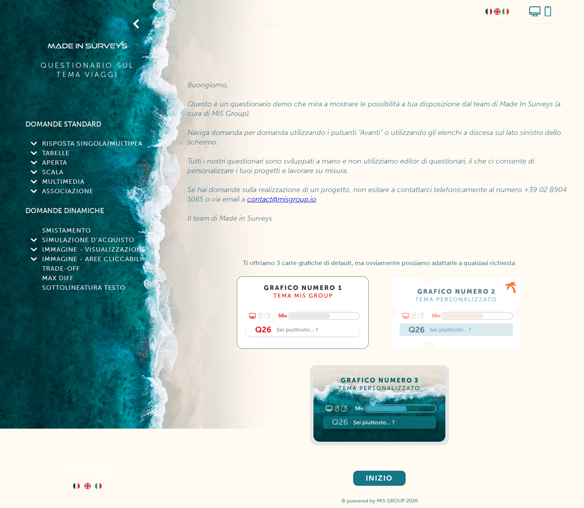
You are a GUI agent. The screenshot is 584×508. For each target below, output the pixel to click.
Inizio (379, 478)
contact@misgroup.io (87, 473)
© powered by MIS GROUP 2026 (379, 501)
